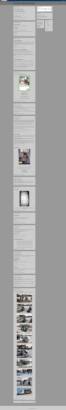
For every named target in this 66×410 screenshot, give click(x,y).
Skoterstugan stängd (18, 9)
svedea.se (17, 45)
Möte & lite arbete (18, 277)
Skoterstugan (17, 134)
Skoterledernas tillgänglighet (20, 49)
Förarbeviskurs (17, 16)
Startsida (23, 401)
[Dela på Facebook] (29, 13)
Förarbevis (16, 228)
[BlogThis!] (27, 13)
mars (48, 23)
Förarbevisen (17, 118)
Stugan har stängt (18, 106)
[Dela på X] (28, 13)
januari (48, 27)
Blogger (36, 408)
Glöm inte (16, 267)
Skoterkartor (16, 147)
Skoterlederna (17, 24)
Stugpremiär (16, 215)
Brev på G (16, 189)
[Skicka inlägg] (25, 13)
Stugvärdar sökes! (18, 179)
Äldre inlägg (33, 401)
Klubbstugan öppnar (18, 239)
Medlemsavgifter (17, 254)
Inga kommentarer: (22, 13)
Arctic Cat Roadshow (18, 291)
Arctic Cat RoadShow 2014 (20, 74)
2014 (47, 22)
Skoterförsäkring (17, 40)
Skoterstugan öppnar (18, 59)
